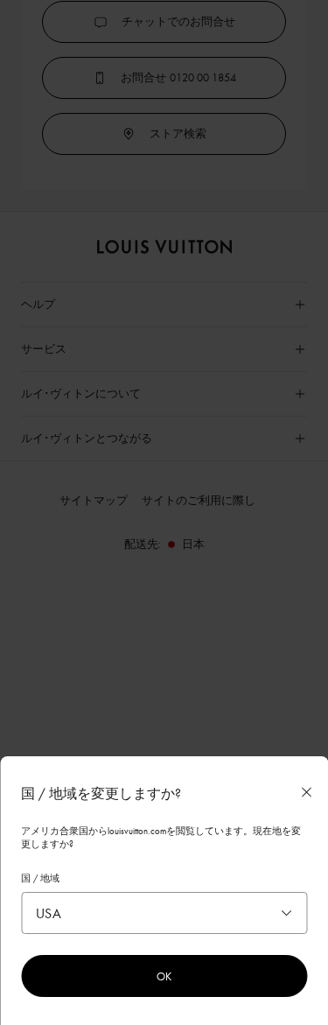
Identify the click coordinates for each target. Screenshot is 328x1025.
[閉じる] (306, 792)
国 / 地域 (40, 878)
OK (164, 976)
